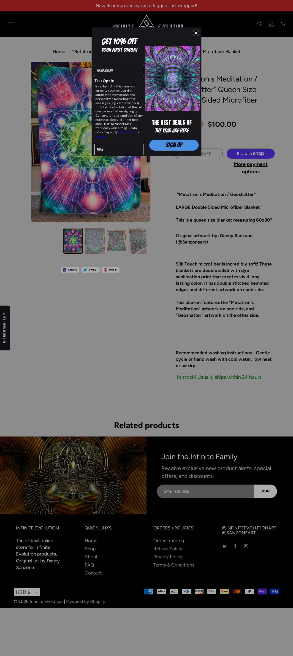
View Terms (127, 132)
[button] (196, 33)
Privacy (100, 136)
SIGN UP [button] (173, 144)
